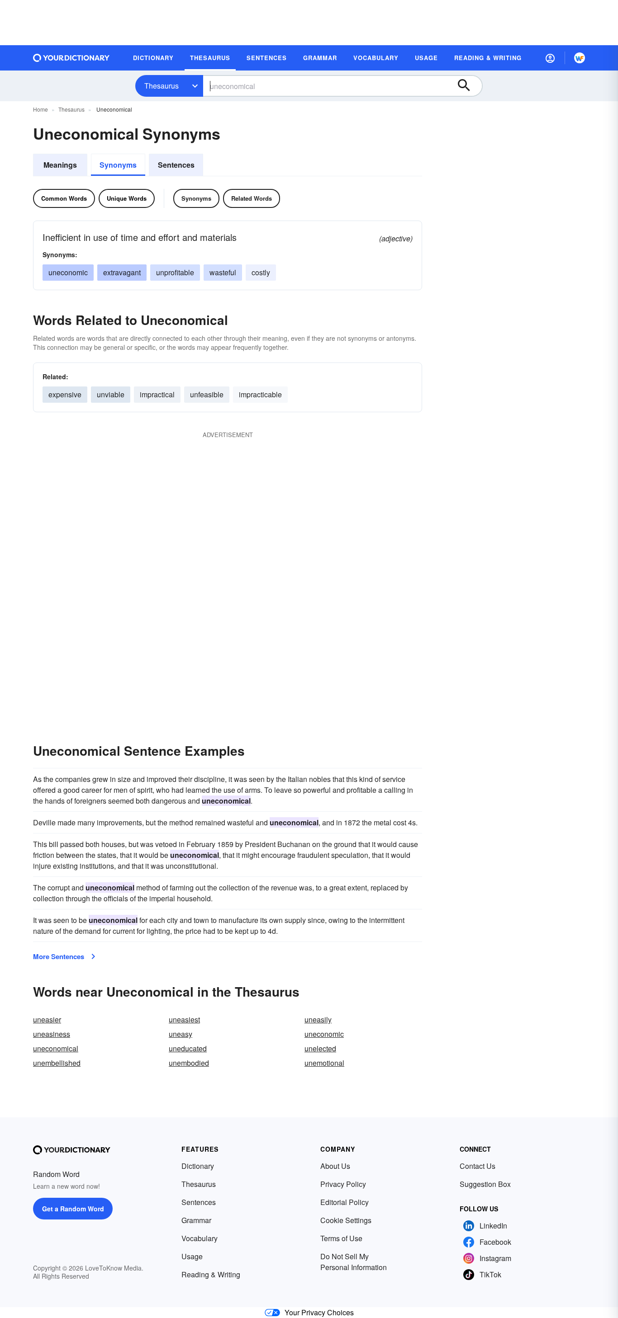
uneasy (180, 1034)
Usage (192, 1256)
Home (40, 109)
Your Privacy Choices (319, 1312)
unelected (320, 1048)
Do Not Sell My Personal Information (353, 1261)
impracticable (260, 394)
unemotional (324, 1063)
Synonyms (118, 165)
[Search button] (468, 86)
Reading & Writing (210, 1274)
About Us (335, 1166)
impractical (157, 394)
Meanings (60, 165)
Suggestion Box (485, 1184)
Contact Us (477, 1166)
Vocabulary (199, 1238)
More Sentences (58, 956)
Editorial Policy (344, 1202)
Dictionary (197, 1166)
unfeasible (206, 394)
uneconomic (68, 272)
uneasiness (51, 1034)
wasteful (222, 272)
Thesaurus (161, 85)
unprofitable (175, 272)
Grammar (196, 1220)
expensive (64, 394)
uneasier (47, 1019)
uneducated (188, 1048)
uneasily (318, 1019)
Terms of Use (341, 1238)
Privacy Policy (343, 1184)
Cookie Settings (345, 1220)
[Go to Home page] (71, 58)
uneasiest (184, 1019)
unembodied (189, 1063)
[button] (550, 57)
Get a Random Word (73, 1208)
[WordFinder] (579, 58)
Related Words (251, 198)
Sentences (176, 165)
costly (261, 272)
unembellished (57, 1063)
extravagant (122, 272)
